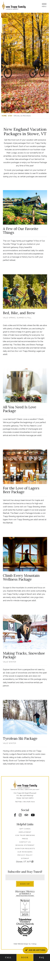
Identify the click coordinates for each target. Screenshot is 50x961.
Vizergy (34, 944)
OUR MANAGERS (25, 852)
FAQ (41, 957)
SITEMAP (25, 858)
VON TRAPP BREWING (25, 835)
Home (4, 116)
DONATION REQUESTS (25, 848)
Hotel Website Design (21, 944)
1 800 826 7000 (28, 802)
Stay (10, 116)
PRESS (25, 839)
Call (8, 957)
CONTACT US (25, 842)
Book (25, 957)
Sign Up (25, 884)
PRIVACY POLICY (25, 855)
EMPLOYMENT (25, 832)
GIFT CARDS (25, 829)
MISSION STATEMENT (25, 845)
